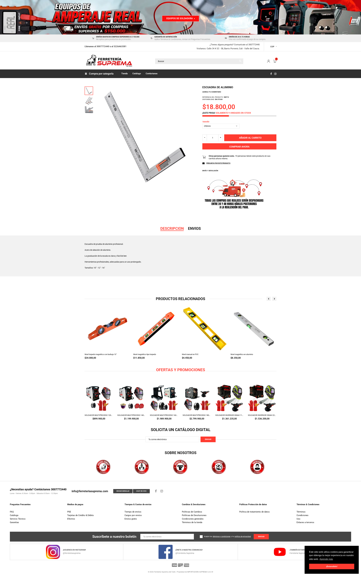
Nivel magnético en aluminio (242, 354)
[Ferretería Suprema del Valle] (109, 61)
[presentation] (269, 299)
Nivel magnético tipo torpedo (144, 354)
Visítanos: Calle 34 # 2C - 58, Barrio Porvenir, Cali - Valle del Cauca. (228, 48)
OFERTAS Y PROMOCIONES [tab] (180, 370)
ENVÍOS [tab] (194, 228)
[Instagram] (275, 73)
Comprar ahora (239, 146)
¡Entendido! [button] (331, 566)
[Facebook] (271, 73)
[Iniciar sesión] (268, 61)
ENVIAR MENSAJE (122, 491)
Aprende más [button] (326, 559)
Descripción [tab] (172, 228)
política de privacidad (243, 536)
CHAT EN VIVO (141, 491)
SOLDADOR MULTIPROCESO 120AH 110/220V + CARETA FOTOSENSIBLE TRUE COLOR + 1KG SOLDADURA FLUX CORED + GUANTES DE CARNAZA (99, 415)
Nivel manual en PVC (190, 354)
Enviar (208, 439)
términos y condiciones (221, 536)
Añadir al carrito (250, 137)
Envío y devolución (210, 171)
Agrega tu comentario (211, 92)
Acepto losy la (227, 536)
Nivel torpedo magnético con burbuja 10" (101, 354)
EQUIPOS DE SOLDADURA (179, 18)
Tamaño (205, 122)
